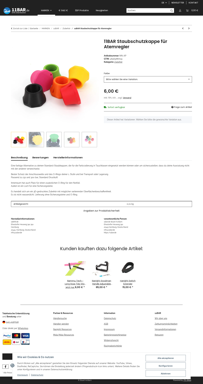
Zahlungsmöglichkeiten (166, 324)
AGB (106, 324)
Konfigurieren (166, 366)
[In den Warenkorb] (13, 37)
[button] (180, 10)
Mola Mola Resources (63, 335)
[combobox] (148, 79)
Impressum (22, 375)
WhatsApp (23, 328)
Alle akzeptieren (166, 358)
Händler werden (61, 324)
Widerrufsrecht (111, 340)
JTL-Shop (187, 380)
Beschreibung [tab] (19, 157)
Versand (127, 97)
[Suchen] (171, 10)
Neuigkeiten (102, 10)
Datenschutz (37, 375)
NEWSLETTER (177, 2)
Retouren (159, 335)
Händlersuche (60, 318)
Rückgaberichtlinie (113, 346)
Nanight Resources (62, 329)
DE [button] (163, 2)
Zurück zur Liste (20, 28)
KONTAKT (193, 2)
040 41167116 (12, 322)
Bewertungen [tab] (40, 157)
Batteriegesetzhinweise (115, 335)
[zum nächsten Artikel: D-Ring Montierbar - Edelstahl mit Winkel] (189, 28)
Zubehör (118, 62)
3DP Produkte (82, 10)
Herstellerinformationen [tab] (68, 157)
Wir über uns (161, 318)
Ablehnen (166, 373)
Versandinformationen (165, 329)
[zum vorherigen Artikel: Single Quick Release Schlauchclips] (183, 28)
